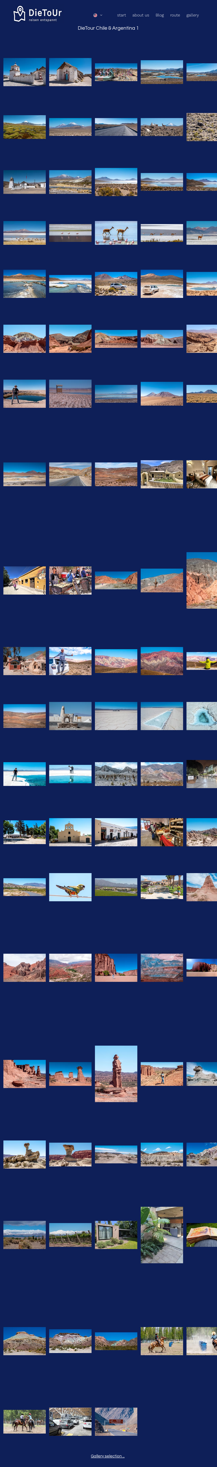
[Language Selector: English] (98, 15)
